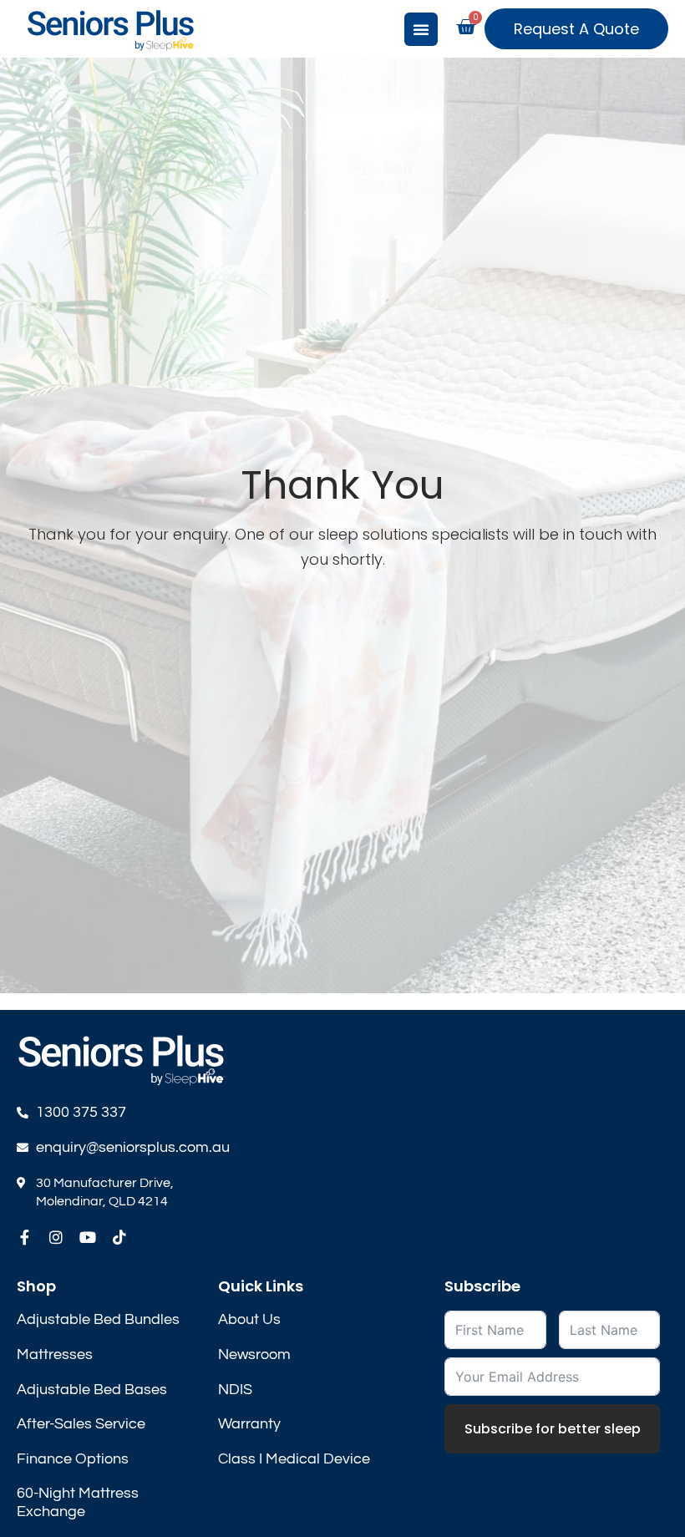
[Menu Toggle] (421, 29)
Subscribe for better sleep (552, 1428)
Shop (36, 1286)
